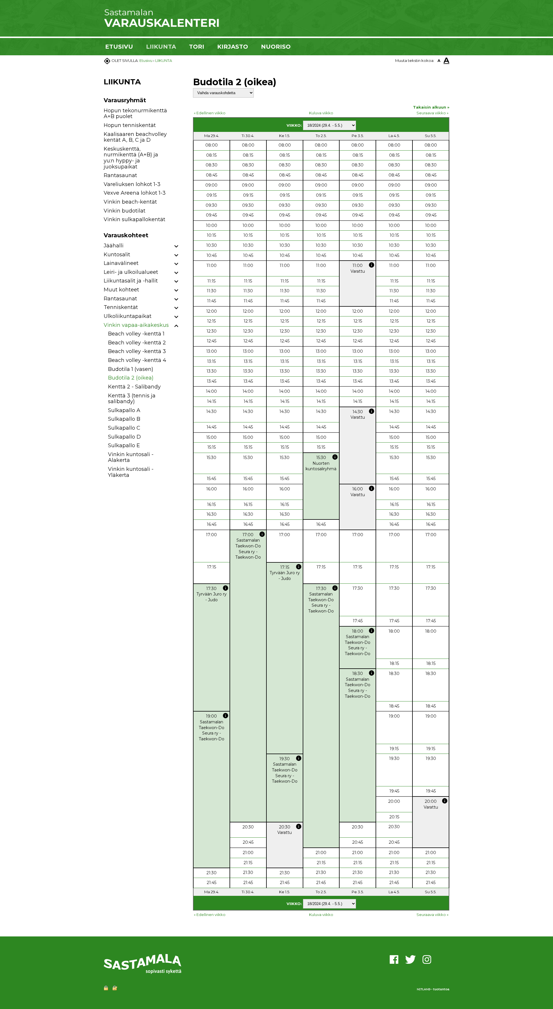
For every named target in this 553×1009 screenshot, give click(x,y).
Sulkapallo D (124, 437)
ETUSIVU (119, 46)
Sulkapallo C (124, 428)
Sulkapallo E (124, 445)
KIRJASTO (232, 46)
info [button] (371, 265)
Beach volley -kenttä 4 (137, 360)
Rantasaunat (120, 175)
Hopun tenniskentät (130, 125)
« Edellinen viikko (210, 113)
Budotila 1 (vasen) (130, 369)
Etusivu (145, 60)
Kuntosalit (117, 254)
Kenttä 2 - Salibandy (134, 387)
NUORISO (276, 46)
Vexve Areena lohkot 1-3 (135, 193)
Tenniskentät (121, 307)
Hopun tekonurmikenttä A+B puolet (135, 113)
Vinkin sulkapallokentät (134, 219)
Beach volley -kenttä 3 (137, 351)
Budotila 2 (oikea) (131, 378)
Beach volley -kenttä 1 (136, 334)
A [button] (439, 60)
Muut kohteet (121, 290)
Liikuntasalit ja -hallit (131, 281)
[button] (176, 246)
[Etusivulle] (161, 26)
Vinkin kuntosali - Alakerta (131, 457)
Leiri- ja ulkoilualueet (131, 272)
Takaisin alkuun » (431, 107)
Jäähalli (114, 245)
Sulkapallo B (124, 419)
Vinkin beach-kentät (130, 202)
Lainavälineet (121, 263)
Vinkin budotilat (124, 211)
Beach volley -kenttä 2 (137, 343)
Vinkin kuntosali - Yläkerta (131, 472)
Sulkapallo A (124, 410)
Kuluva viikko (321, 113)
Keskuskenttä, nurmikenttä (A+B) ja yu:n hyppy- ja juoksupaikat (131, 158)
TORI (196, 46)
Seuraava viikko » (432, 113)
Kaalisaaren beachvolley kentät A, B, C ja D (135, 137)
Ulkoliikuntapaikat (127, 316)
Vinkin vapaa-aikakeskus (136, 325)
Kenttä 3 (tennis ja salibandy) (132, 398)
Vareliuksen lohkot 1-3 (132, 184)
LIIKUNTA (161, 46)
